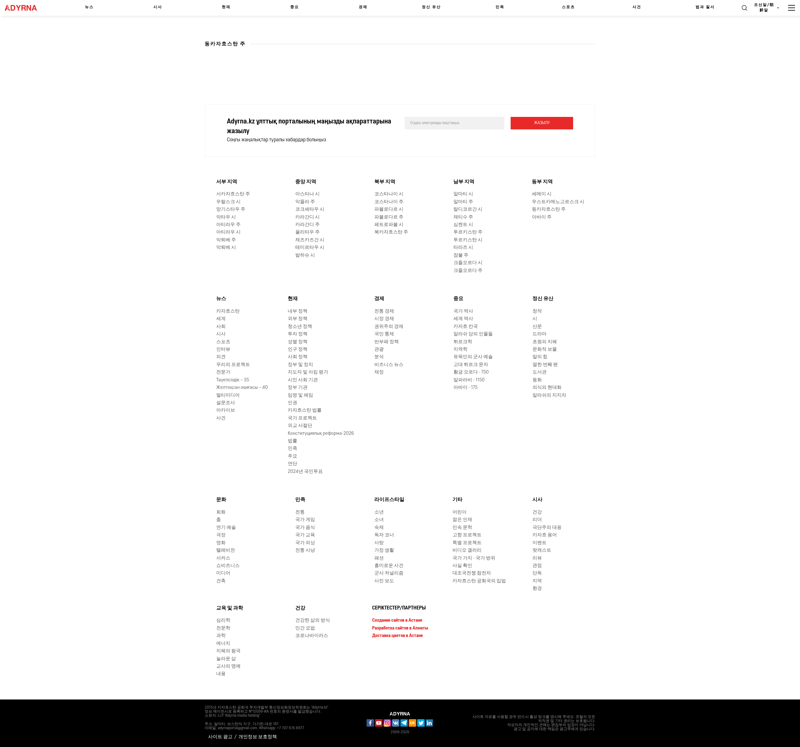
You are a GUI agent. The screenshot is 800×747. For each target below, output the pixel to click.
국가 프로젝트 (302, 418)
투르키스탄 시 (467, 240)
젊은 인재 (462, 520)
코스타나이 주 (388, 202)
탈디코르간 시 (467, 209)
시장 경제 (384, 319)
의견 (221, 357)
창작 (537, 311)
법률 (292, 441)
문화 (221, 499)
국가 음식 (305, 527)
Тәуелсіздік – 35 (232, 380)
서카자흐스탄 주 (233, 194)
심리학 (223, 620)
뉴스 (89, 7)
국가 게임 (305, 520)
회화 (221, 512)
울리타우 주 (307, 232)
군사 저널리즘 (388, 573)
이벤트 (539, 543)
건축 (221, 581)
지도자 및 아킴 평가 (308, 372)
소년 (379, 512)
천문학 (223, 628)
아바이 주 (542, 217)
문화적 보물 (544, 349)
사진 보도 (384, 581)
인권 (292, 403)
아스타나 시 (307, 194)
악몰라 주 (305, 202)
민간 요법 (305, 628)
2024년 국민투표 (305, 471)
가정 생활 (384, 550)
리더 (537, 520)
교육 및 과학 (229, 608)
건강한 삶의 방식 (312, 620)
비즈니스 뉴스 (388, 365)
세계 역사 (463, 319)
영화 (221, 543)
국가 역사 (463, 311)
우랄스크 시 (228, 202)
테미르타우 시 (309, 247)
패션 (379, 558)
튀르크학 (462, 342)
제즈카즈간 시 (309, 240)
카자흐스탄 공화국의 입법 (479, 581)
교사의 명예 (228, 666)
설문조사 (225, 403)
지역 (537, 581)
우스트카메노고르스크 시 (558, 202)
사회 (221, 326)
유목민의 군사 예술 (473, 357)
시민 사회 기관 (303, 380)
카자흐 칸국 (465, 326)
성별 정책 (298, 342)
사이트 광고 (220, 737)
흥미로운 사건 (388, 566)
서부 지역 (226, 181)
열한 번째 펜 (545, 365)
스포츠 (568, 7)
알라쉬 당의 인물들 (473, 334)
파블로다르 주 (388, 217)
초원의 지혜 (544, 342)
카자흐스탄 (228, 311)
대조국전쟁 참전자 (471, 573)
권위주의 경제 (388, 326)
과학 (221, 636)
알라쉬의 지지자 (549, 395)
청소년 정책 (300, 326)
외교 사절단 (300, 426)
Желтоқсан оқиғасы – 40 (242, 387)
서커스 (223, 558)
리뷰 (537, 558)
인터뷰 (223, 349)
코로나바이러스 (311, 636)
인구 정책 (298, 349)
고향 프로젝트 (467, 535)
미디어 (223, 573)
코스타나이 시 (388, 194)
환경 (537, 588)
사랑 (379, 543)
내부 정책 (298, 311)
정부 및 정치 (300, 365)
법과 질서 (705, 7)
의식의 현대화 (547, 387)
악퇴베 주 (226, 240)
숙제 (379, 527)
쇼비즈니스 (228, 566)
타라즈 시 (463, 247)
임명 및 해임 (300, 395)
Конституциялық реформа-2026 (321, 433)
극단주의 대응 (547, 527)
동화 (537, 380)
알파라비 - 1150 (469, 380)
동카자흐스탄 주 (549, 209)
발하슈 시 (305, 255)
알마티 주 (463, 202)
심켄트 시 (463, 225)
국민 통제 (384, 334)
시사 (157, 7)
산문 (537, 326)
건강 (537, 512)
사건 (636, 7)
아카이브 (225, 410)
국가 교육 (305, 535)
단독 (537, 573)
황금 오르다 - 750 (471, 372)
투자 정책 (298, 334)
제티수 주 (463, 217)
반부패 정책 (386, 342)
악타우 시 (226, 217)
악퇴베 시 (226, 247)
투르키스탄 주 (467, 232)
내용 (221, 674)
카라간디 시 (307, 217)
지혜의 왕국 (228, 651)
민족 (500, 7)
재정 (379, 372)
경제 (363, 7)
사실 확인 (462, 566)
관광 (379, 349)
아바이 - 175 (465, 387)
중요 (294, 7)
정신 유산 (431, 7)
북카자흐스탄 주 (391, 232)
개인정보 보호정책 (257, 737)
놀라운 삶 (226, 659)
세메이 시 (542, 194)
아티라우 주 (228, 225)
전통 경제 (384, 311)
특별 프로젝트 (467, 543)
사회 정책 (298, 357)
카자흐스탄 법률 (305, 410)
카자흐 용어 (544, 535)
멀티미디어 (228, 395)
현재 (226, 7)
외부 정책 (298, 319)
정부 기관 (298, 387)
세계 (221, 319)
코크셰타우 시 (309, 209)
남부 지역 (463, 181)
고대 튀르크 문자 (470, 365)
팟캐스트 (541, 550)
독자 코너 (384, 535)
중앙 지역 (305, 181)
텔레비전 (225, 550)
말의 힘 (540, 357)
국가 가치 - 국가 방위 (473, 558)
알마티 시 (463, 194)
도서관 (539, 372)
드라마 (539, 334)
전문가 (223, 372)
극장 (221, 535)
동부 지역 (542, 181)
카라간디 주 (307, 225)
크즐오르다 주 (467, 270)
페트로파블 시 (388, 225)
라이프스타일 (389, 499)
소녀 (379, 520)
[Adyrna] (25, 8)
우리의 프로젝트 (233, 365)
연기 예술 (226, 527)
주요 (292, 456)
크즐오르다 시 (467, 263)
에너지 (223, 643)
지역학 (460, 349)
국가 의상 (305, 543)
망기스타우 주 (230, 209)
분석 (379, 357)
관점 (537, 566)
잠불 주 (460, 255)
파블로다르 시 (388, 209)
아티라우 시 (228, 232)
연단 (292, 464)
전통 (300, 512)
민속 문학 (462, 527)
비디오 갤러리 (467, 550)
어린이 (459, 512)
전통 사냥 (305, 550)
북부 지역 (384, 181)
